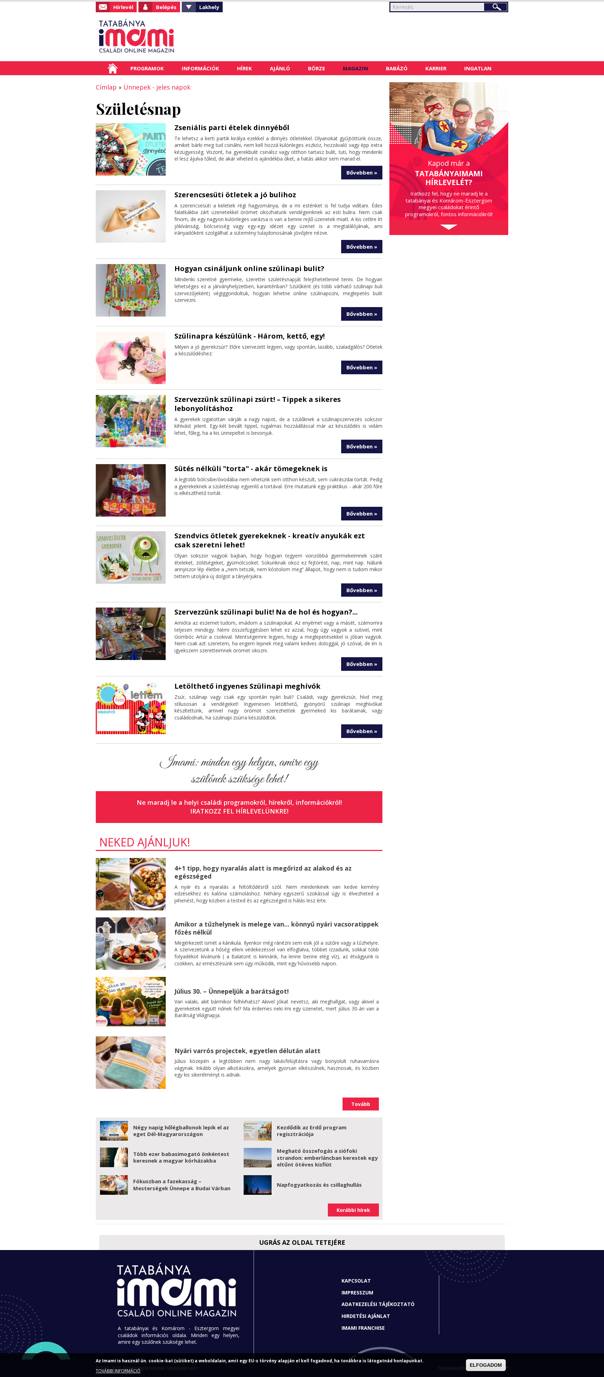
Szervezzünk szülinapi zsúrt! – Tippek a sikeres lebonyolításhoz (257, 404)
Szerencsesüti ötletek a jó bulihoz (235, 194)
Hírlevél (123, 6)
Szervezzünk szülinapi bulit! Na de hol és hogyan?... (266, 612)
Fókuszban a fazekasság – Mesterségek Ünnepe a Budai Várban (181, 1185)
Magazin (355, 68)
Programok (147, 68)
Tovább (360, 1104)
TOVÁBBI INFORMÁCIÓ (118, 1371)
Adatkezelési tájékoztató (378, 1304)
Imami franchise (363, 1328)
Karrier (435, 68)
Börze (316, 68)
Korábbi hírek (353, 1210)
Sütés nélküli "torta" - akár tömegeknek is (251, 468)
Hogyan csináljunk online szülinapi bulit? (249, 268)
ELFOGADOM (486, 1365)
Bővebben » (361, 172)
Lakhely (209, 6)
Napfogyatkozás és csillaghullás (319, 1184)
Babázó (397, 68)
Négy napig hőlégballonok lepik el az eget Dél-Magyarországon (181, 1131)
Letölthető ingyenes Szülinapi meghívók (247, 686)
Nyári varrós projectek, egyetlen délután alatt (247, 1050)
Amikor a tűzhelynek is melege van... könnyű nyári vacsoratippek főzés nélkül (276, 928)
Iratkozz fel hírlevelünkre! (239, 811)
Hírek (244, 68)
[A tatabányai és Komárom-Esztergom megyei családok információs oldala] (159, 36)
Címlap (113, 68)
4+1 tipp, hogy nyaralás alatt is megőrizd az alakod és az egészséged (263, 872)
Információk (200, 68)
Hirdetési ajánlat (365, 1316)
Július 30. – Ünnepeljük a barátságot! (231, 991)
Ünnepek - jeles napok (156, 87)
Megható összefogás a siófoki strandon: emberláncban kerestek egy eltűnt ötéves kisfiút (327, 1157)
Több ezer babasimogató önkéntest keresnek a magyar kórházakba (181, 1157)
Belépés (166, 6)
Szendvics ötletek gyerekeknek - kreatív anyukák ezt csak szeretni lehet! (269, 540)
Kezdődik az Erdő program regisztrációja (311, 1131)
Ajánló (280, 68)
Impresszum (357, 1292)
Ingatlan (477, 68)
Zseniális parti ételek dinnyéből (231, 127)
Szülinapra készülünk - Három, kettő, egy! (249, 336)
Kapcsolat (356, 1280)
